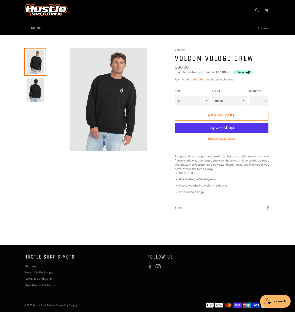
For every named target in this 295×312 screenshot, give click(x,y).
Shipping (198, 79)
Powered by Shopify (66, 305)
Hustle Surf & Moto (44, 305)
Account (264, 28)
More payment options (221, 138)
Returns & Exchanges (39, 272)
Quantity (255, 91)
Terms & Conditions (38, 279)
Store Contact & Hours (39, 285)
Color (216, 91)
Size (178, 91)
